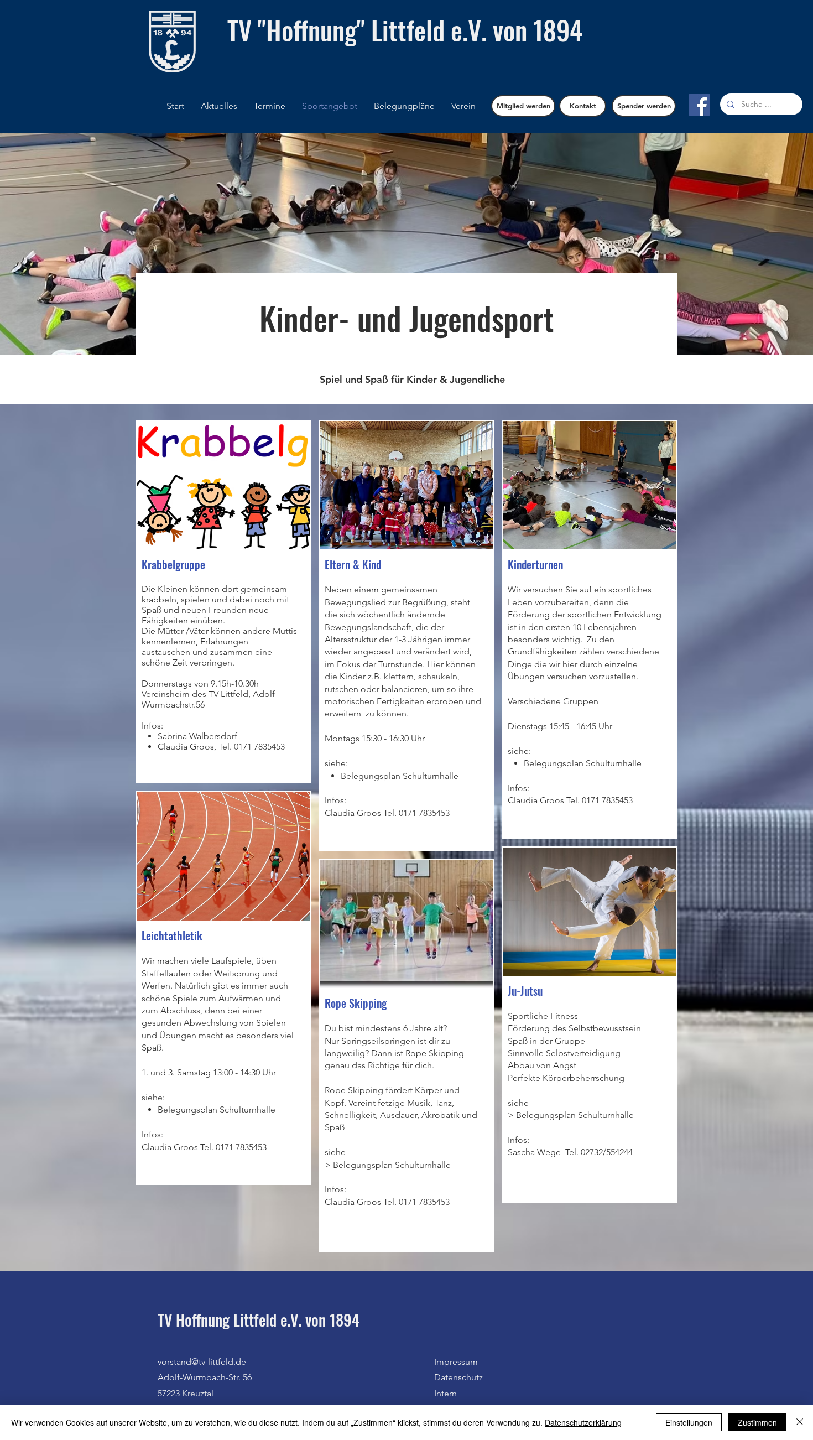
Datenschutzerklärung (583, 1422)
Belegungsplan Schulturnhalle (575, 1115)
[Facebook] (699, 105)
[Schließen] (799, 1422)
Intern (445, 1393)
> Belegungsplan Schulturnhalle (388, 1165)
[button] (404, 106)
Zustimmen (757, 1422)
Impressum (456, 1361)
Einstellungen (688, 1422)
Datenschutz (458, 1377)
